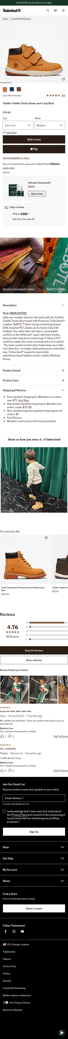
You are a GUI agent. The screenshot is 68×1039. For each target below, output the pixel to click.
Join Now (23, 400)
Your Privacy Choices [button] (19, 1002)
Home (5, 18)
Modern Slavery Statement (17, 995)
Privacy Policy (19, 814)
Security (7, 980)
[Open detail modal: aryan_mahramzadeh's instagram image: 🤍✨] (34, 480)
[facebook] (5, 931)
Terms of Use (9, 966)
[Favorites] (63, 79)
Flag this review (60, 736)
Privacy (6, 973)
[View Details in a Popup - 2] (43, 690)
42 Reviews (12, 636)
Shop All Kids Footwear (21, 18)
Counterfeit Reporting (14, 987)
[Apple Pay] (34, 149)
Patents (7, 958)
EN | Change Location (18, 944)
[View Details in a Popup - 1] (14, 690)
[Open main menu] (63, 10)
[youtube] (22, 931)
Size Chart (11, 132)
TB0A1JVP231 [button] (18, 313)
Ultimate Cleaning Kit (39, 182)
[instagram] (14, 931)
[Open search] (47, 10)
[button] (34, 2)
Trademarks (9, 951)
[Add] (46, 537)
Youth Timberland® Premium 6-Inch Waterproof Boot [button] (22, 589)
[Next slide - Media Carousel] (64, 476)
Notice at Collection (12, 1009)
